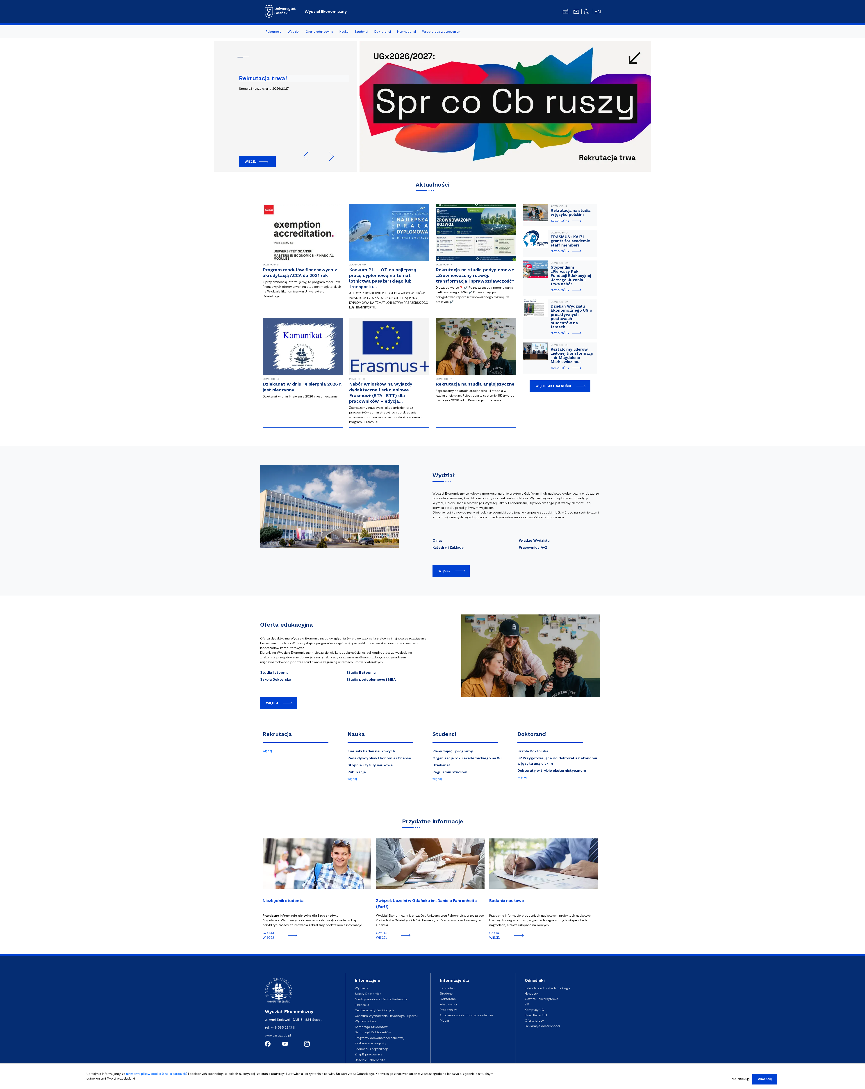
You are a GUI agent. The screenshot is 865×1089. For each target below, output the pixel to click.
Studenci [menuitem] (361, 32)
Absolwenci (448, 1004)
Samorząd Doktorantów (373, 1032)
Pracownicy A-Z (533, 547)
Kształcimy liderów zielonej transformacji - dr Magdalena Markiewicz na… (572, 355)
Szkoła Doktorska (275, 679)
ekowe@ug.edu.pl (278, 1035)
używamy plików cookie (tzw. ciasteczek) (156, 1074)
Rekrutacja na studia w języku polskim (570, 212)
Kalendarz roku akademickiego (547, 988)
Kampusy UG (534, 1010)
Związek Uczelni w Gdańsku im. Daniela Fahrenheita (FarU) (426, 903)
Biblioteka (362, 1005)
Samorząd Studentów (371, 1027)
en (597, 11)
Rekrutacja (277, 734)
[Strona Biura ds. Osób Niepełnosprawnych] (586, 11)
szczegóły (560, 221)
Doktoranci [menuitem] (382, 32)
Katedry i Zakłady (448, 547)
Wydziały (361, 988)
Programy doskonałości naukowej (379, 1038)
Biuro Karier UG (536, 1015)
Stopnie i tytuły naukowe (370, 765)
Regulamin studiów (449, 772)
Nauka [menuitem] (343, 32)
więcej (444, 571)
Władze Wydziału (534, 540)
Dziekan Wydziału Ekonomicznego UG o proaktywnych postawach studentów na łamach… (571, 316)
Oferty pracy (534, 1020)
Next (329, 156)
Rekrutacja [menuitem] (273, 32)
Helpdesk (531, 993)
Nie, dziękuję (741, 1079)
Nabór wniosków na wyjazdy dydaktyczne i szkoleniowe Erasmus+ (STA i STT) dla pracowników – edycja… (380, 392)
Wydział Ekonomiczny (326, 11)
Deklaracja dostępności (542, 1026)
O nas (437, 540)
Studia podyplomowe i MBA (371, 679)
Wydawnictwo (365, 1021)
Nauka (356, 734)
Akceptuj (765, 1079)
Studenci (444, 734)
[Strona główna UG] (280, 10)
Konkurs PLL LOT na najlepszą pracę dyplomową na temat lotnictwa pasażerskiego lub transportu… (382, 278)
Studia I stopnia (274, 672)
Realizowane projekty (370, 1043)
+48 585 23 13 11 (283, 1027)
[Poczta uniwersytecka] (576, 11)
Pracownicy (448, 1010)
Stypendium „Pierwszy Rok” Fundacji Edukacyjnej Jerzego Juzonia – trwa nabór (571, 275)
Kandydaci (447, 988)
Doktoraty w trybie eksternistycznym (551, 770)
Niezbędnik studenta (283, 900)
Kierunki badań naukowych (371, 751)
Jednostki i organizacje (372, 1049)
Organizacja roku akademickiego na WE (467, 758)
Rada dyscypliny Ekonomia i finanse (379, 758)
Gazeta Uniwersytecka (541, 999)
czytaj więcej (268, 935)
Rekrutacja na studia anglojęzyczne (475, 384)
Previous (307, 156)
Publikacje (357, 772)
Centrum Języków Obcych (374, 1010)
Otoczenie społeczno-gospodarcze (466, 1015)
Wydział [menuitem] (293, 32)
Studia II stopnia (361, 672)
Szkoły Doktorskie (368, 994)
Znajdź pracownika (368, 1054)
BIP (527, 1004)
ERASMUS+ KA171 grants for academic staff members (570, 241)
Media (444, 1020)
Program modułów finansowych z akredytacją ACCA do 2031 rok (300, 272)
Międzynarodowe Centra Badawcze (381, 999)
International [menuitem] (406, 32)
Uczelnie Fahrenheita (370, 1060)
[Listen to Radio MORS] (565, 11)
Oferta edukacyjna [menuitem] (319, 32)
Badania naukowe (506, 900)
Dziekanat (441, 765)
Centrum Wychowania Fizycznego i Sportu (386, 1016)
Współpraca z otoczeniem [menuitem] (441, 32)
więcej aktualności (553, 386)
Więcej (251, 162)
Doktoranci (531, 734)
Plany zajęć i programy (452, 751)
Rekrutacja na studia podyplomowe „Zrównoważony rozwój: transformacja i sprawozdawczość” (475, 275)
